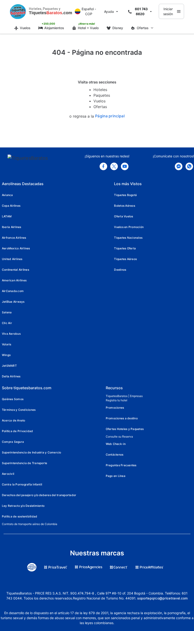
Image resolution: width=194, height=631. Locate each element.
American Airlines (14, 280)
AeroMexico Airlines (16, 248)
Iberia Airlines (11, 227)
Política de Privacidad (17, 431)
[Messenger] (178, 166)
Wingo (6, 355)
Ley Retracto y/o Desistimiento (23, 506)
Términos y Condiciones (18, 410)
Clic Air (7, 323)
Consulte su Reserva (119, 436)
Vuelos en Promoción (129, 227)
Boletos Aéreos (124, 205)
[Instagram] (124, 166)
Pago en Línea (115, 476)
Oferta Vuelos (123, 216)
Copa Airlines (11, 205)
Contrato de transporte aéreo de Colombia (29, 524)
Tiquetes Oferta (125, 248)
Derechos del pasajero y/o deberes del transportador (39, 495)
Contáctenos (114, 454)
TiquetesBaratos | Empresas (124, 396)
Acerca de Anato (13, 420)
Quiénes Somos (12, 399)
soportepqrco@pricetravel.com (162, 598)
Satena (7, 312)
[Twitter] (114, 166)
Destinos (120, 269)
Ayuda (109, 11)
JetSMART (9, 365)
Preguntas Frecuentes (121, 465)
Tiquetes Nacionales (128, 237)
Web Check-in (116, 444)
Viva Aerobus (11, 333)
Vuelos (25, 28)
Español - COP (89, 11)
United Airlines (12, 259)
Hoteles (100, 89)
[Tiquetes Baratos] (18, 11)
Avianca (7, 195)
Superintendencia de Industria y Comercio (31, 452)
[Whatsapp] (189, 166)
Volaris (6, 344)
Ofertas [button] (143, 28)
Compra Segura (13, 442)
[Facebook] (103, 166)
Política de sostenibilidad (19, 516)
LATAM (7, 216)
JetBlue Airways (13, 301)
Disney (117, 28)
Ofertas (100, 106)
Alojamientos (54, 28)
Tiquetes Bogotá (125, 195)
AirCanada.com (13, 291)
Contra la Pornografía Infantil (22, 484)
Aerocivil (8, 474)
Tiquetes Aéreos (125, 259)
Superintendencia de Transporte (24, 463)
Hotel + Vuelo (88, 28)
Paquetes (101, 95)
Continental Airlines (15, 269)
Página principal (110, 116)
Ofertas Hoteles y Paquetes (125, 429)
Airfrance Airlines (14, 237)
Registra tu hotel (116, 400)
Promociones (115, 407)
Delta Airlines (11, 376)
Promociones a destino (122, 418)
